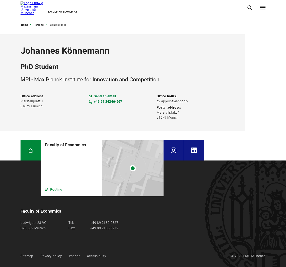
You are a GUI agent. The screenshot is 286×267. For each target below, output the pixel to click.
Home (24, 24)
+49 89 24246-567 (108, 102)
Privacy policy (51, 256)
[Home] (31, 150)
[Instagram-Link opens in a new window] (174, 150)
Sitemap (27, 256)
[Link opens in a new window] (102, 168)
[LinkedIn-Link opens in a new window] (194, 150)
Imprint (74, 256)
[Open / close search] (249, 7)
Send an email (105, 96)
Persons (39, 24)
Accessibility (96, 256)
